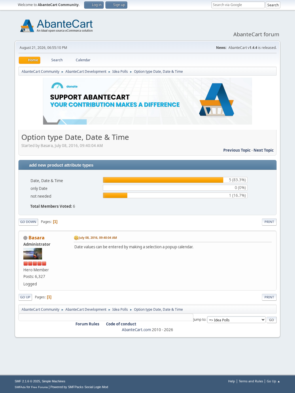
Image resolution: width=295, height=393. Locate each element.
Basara (37, 237)
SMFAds (20, 387)
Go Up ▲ (273, 381)
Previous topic (237, 150)
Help (231, 381)
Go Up (25, 297)
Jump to (199, 319)
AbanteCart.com (136, 329)
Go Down (28, 222)
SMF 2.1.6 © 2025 (27, 381)
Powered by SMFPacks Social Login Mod (79, 387)
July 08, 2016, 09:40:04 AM (98, 237)
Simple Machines (53, 381)
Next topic (264, 150)
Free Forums (39, 387)
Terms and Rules (251, 381)
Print (269, 222)
